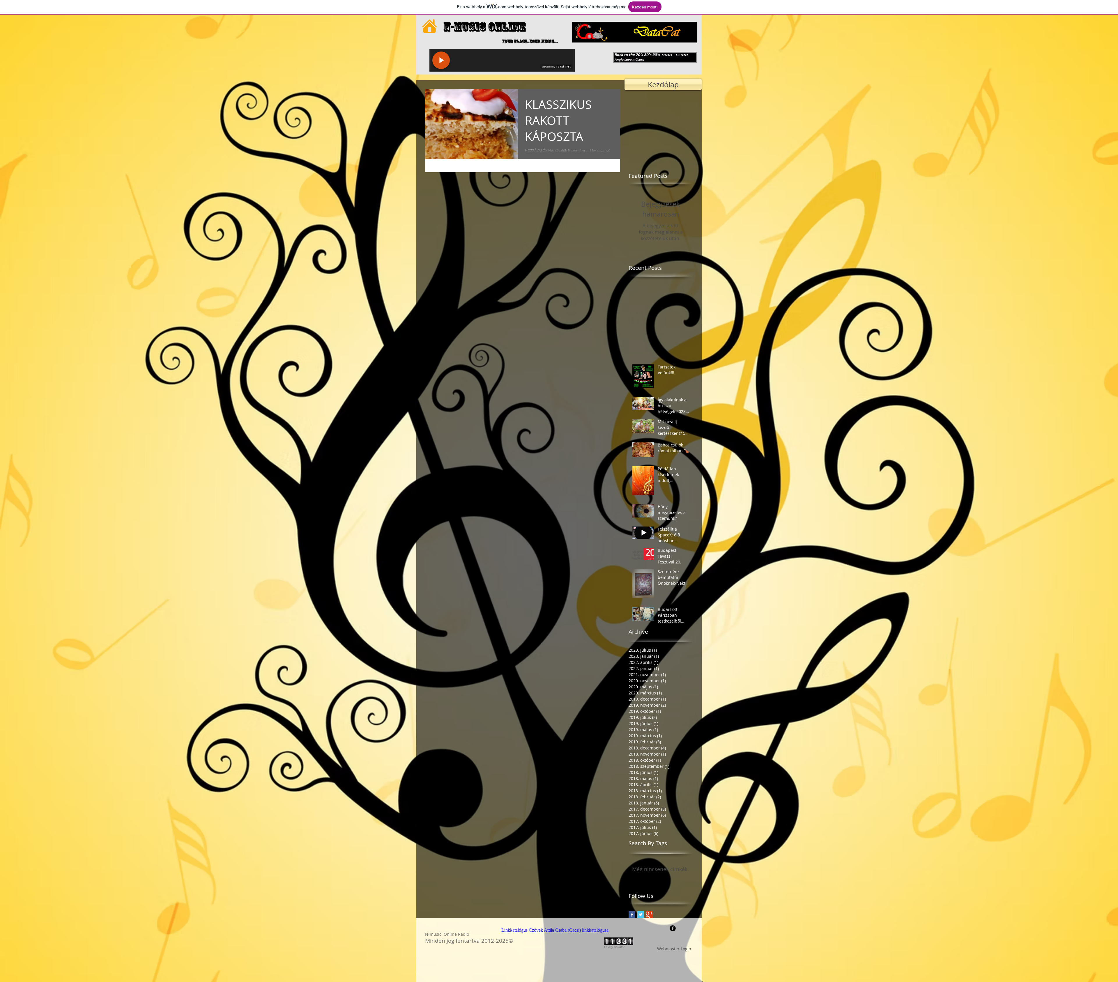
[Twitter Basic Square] (640, 914)
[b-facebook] (673, 928)
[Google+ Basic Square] (649, 914)
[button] (655, 57)
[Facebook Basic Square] (632, 914)
